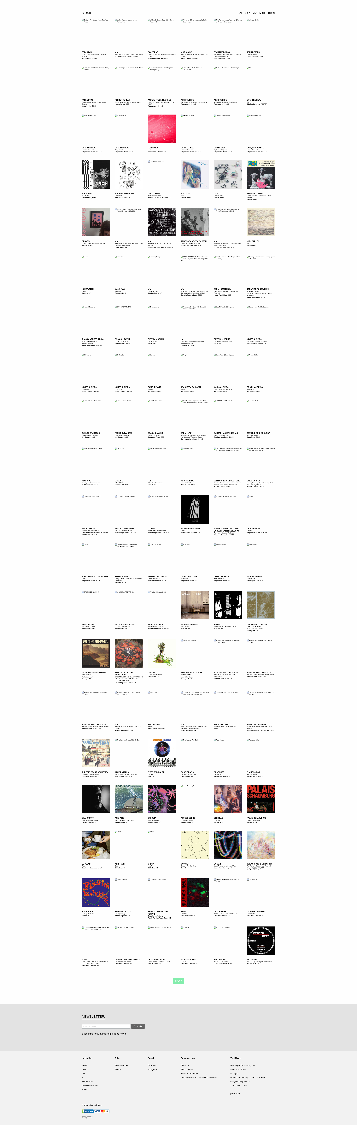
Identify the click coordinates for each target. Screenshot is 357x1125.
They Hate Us (119, 150)
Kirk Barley (253, 241)
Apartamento (152, 106)
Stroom (84, 916)
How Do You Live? (88, 150)
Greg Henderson (156, 959)
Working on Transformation (91, 483)
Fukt (150, 480)
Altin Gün (120, 864)
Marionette (251, 245)
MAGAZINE (99, 345)
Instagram (152, 1069)
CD (83, 1073)
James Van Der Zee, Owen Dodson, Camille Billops (226, 529)
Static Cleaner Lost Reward (158, 912)
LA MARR (218, 864)
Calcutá (152, 818)
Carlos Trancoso (91, 433)
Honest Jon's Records (156, 247)
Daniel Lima (219, 147)
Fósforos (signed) (187, 150)
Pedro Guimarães (123, 433)
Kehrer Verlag (122, 100)
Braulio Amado (155, 433)
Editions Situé (219, 678)
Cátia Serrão (187, 147)
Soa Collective (120, 343)
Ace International (187, 730)
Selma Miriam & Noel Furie (227, 480)
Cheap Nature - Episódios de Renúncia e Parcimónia (128, 580)
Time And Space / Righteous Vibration (259, 962)
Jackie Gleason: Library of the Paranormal (129, 54)
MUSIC (147, 5)
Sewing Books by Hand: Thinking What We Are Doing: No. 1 (259, 484)
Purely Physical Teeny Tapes (158, 918)
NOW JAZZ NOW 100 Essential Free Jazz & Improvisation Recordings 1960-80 (195, 292)
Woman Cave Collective (226, 672)
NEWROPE (86, 480)
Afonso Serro (188, 818)
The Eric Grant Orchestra (95, 772)
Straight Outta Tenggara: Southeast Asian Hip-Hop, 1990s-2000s (129, 244)
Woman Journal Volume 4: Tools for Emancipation (225, 675)
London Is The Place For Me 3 (191, 243)
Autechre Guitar (252, 774)
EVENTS (206, 5)
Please (84, 866)
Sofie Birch (87, 911)
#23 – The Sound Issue (155, 483)
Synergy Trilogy (123, 911)
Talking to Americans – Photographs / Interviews (259, 294)
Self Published (252, 343)
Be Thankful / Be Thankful (123, 962)
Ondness (86, 241)
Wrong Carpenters (124, 193)
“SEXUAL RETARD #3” (123, 626)
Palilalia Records (220, 776)
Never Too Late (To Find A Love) (159, 962)
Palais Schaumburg (256, 818)
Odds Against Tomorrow (90, 820)
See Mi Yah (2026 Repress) (223, 341)
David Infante (154, 387)
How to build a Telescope (90, 435)
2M (182, 339)
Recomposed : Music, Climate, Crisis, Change (94, 103)
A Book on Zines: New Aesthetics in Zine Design (194, 55)
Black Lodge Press (124, 528)
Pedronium (153, 147)
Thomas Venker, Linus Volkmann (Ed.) (92, 340)
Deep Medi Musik (187, 916)
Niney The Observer (256, 724)
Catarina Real (254, 100)
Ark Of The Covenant (221, 962)
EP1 (149, 150)
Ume (149, 776)
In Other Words (87, 485)
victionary (186, 52)
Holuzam (184, 345)
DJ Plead (86, 864)
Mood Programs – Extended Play (225, 866)
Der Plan (218, 818)
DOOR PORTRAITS (121, 341)
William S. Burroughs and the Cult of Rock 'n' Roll (162, 55)
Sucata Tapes (186, 198)
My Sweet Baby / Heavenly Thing (225, 726)
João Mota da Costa (191, 387)
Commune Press (154, 437)
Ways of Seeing (252, 54)
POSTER (264, 104)
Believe (150, 389)
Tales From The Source (255, 629)
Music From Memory (221, 868)
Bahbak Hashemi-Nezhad (226, 433)
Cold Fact (151, 774)
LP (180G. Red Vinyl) (267, 730)
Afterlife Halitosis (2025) (156, 626)
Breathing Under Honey (156, 916)
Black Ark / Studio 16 (221, 964)
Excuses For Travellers (188, 866)
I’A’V (216, 193)
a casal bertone (219, 579)
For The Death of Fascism (123, 531)
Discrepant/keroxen (89, 679)
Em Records (251, 870)
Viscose (119, 480)
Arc (248, 243)
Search (271, 14)
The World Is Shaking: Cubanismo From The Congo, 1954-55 (227, 244)
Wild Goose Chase (121, 198)
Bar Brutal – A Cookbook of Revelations (194, 102)
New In (85, 1065)
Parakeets (118, 195)
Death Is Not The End (123, 247)
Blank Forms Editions (189, 533)
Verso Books (86, 106)
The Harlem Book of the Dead (224, 533)
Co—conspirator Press (189, 439)
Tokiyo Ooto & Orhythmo (259, 864)
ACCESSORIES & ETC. (180, 5)
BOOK (94, 58)
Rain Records (153, 964)
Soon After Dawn (153, 820)
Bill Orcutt (88, 818)
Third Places (185, 626)
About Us (185, 1065)
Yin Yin (151, 864)
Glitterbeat (119, 868)
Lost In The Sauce (154, 435)
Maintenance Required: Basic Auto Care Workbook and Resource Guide (194, 436)
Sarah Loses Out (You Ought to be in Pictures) (226, 292)
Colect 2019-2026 (154, 579)
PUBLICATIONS (160, 5)
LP (256, 245)
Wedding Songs (153, 291)
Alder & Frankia (219, 487)
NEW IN (137, 5)
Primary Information (221, 535)
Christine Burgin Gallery (123, 56)
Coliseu (249, 531)
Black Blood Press (154, 628)
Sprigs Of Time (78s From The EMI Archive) (159, 244)
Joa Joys (185, 193)
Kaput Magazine (87, 343)
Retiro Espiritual (87, 677)
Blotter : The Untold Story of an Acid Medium (94, 55)
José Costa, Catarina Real (95, 576)
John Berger (253, 52)
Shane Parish (253, 772)
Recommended (121, 1065)
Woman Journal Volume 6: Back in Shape (260, 674)
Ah (248, 102)
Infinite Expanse (121, 916)
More (178, 981)
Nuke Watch (88, 289)
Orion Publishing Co (155, 58)
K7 (97, 198)
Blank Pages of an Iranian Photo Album (128, 102)
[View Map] (235, 1093)
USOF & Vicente (221, 576)
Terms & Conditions (189, 1073)
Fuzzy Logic (218, 774)
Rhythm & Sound (156, 339)
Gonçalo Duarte (255, 147)
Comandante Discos (155, 152)
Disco (83, 579)
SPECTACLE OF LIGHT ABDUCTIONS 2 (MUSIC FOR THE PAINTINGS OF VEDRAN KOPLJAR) (129, 679)
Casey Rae (153, 52)
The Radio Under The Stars (124, 820)
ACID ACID (119, 818)
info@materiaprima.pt (240, 1081)
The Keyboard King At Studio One (126, 774)
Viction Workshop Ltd (189, 58)
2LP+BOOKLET (170, 247)
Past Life (184, 914)
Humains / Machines (154, 195)
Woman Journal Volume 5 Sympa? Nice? (95, 726)
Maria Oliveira (221, 387)
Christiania (85, 389)
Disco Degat (154, 193)
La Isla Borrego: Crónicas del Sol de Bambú (259, 196)
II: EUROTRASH (252, 435)
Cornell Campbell (256, 911)
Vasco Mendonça (189, 624)
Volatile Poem (218, 195)
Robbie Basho (188, 772)
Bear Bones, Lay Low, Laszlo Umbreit (257, 625)
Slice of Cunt (251, 579)
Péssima (118, 582)
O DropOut (118, 389)
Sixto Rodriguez (156, 772)
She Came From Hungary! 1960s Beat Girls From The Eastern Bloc (194, 727)
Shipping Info (187, 1069)
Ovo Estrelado (120, 822)
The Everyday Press (221, 437)
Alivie (182, 195)
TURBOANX (87, 193)
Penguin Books (252, 56)
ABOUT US (218, 5)
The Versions (152, 341)
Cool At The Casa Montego (91, 774)
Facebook (152, 1065)
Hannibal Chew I (255, 193)
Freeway (184, 962)
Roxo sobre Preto (253, 150)
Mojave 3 (185, 864)
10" (231, 964)
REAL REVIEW (154, 724)
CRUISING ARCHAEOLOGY (258, 433)
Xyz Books (151, 391)
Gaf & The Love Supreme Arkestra (94, 673)
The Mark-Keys (221, 724)
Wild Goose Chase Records (158, 198)
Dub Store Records (89, 776)
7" (220, 728)
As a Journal (187, 480)
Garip (117, 866)
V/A (116, 52)
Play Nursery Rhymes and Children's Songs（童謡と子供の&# (259, 867)
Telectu (218, 624)
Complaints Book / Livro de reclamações (199, 1077)
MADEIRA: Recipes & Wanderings (225, 102)
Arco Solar (184, 579)
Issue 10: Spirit (186, 483)
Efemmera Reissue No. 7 (90, 531)
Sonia (84, 959)
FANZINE (191, 345)
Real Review (152, 728)
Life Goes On (185, 776)
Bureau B (217, 822)
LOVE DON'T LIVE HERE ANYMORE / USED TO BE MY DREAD (95, 963)
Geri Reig (217, 820)
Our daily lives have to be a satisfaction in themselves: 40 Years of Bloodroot (227, 484)
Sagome (85, 293)
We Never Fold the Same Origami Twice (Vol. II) (161, 103)
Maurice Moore (188, 959)
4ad (182, 868)
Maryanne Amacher (190, 528)
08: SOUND (119, 483)
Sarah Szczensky (222, 289)
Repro (216, 728)
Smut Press (251, 437)
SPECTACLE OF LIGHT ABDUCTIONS (124, 673)
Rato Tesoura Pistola (122, 435)
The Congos (220, 959)
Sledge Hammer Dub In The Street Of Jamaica (259, 727)
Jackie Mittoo (122, 772)
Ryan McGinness (222, 52)
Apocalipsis (119, 293)
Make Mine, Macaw (187, 677)
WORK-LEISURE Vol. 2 (221, 435)
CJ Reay (151, 528)
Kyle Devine (87, 100)
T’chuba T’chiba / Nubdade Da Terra (226, 914)
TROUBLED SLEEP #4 (89, 626)
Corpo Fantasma (189, 576)
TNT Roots (252, 959)
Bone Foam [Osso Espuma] (223, 389)
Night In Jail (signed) (220, 150)
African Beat (251, 964)
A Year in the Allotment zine (157, 531)
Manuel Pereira (254, 576)
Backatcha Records (254, 916)
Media (84, 1089)
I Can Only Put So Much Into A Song (94, 243)
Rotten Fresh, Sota (89, 198)
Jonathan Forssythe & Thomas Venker (258, 290)
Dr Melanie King (255, 387)
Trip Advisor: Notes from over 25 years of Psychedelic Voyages (227, 55)
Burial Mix (151, 343)
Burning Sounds (253, 730)
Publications (87, 1081)
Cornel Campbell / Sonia (127, 959)
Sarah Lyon (186, 433)
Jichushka (118, 291)
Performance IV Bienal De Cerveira (225, 626)
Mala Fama (120, 289)
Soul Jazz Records (121, 776)
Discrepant (251, 631)
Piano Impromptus (187, 820)
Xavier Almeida (254, 339)
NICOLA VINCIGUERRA (125, 624)
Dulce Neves (220, 911)
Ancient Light (251, 389)
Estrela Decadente (154, 581)
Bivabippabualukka (88, 914)
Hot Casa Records (220, 916)
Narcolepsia (251, 581)
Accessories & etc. (90, 1085)
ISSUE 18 (151, 726)
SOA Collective (122, 339)
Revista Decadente (157, 576)
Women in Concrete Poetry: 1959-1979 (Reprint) (128, 727)
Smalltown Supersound (90, 868)
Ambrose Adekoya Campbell (195, 241)
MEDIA (196, 5)
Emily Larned (253, 480)
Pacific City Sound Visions (124, 683)
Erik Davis (87, 52)
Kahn (183, 911)
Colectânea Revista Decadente (257, 341)
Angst (183, 389)
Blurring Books (219, 58)
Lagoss (151, 672)
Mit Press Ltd (86, 58)
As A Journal (186, 485)
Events (118, 1069)
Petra (182, 531)
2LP (199, 245)
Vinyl (84, 1069)
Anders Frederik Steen (159, 100)
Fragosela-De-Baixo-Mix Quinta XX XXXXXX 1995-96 (192, 342)
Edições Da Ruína (253, 104)
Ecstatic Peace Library (189, 295)
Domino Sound (153, 293)
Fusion (84, 291)
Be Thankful (251, 914)
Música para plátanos (155, 674)
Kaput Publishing (220, 295)
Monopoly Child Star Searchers (191, 673)
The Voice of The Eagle (188, 774)
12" (165, 152)
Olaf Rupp (219, 772)
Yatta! (150, 866)
